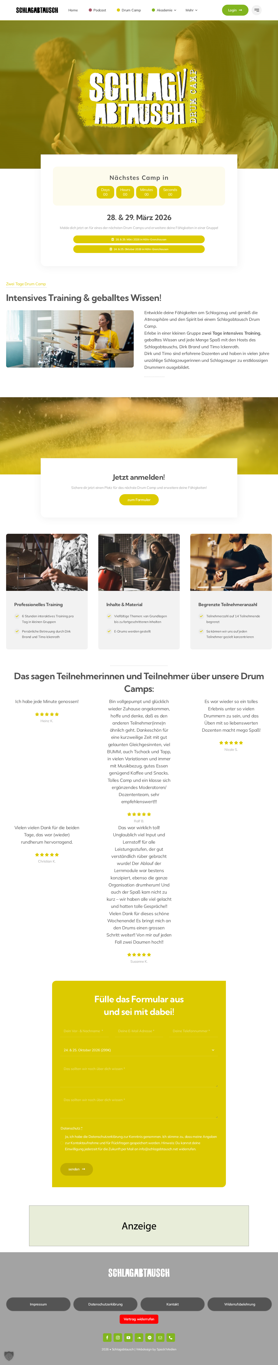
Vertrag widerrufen (139, 1319)
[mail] (160, 1337)
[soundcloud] (139, 1337)
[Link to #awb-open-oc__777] (257, 10)
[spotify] (149, 1337)
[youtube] (128, 1337)
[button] (9, 1356)
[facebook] (107, 1337)
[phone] (170, 1337)
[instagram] (118, 1337)
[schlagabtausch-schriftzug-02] (37, 9)
